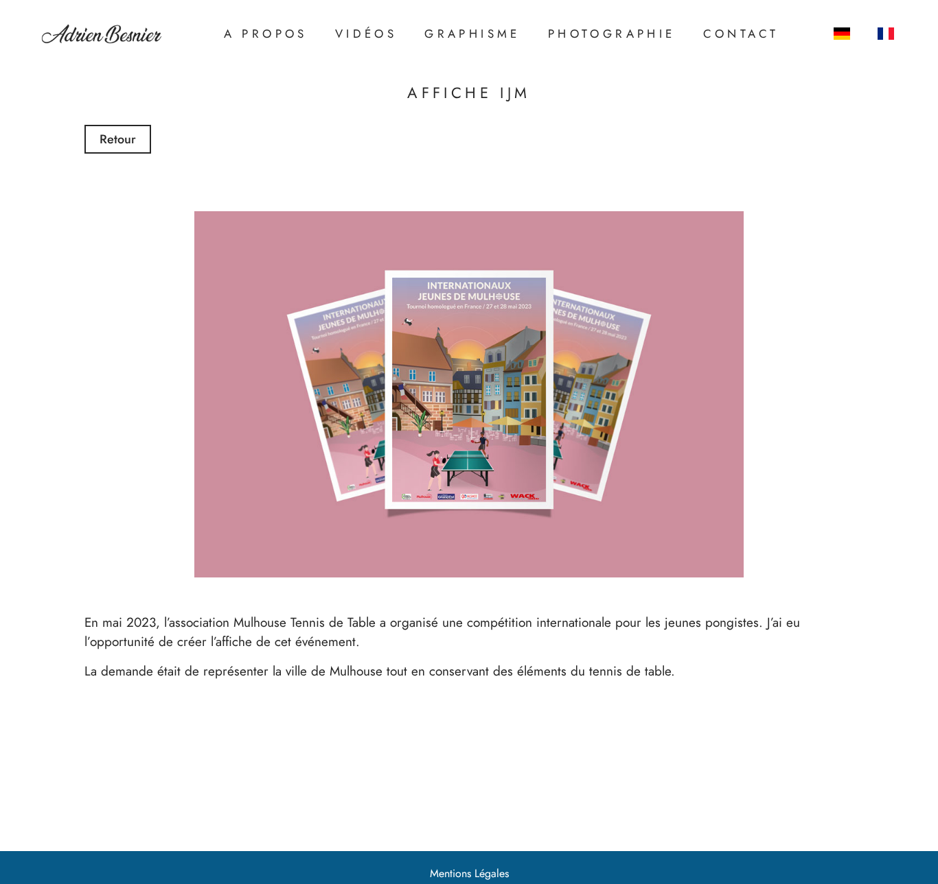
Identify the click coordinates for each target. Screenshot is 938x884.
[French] (886, 33)
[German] (842, 33)
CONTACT (741, 33)
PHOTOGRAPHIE (612, 33)
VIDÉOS (366, 33)
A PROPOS (266, 33)
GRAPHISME (472, 33)
